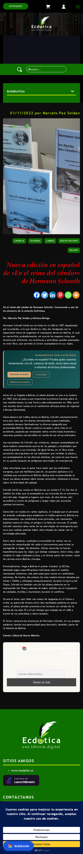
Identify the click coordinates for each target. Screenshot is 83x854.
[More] (76, 295)
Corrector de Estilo (19, 374)
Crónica (19, 241)
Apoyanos (15, 6)
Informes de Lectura (20, 382)
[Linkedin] (52, 295)
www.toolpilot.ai (22, 770)
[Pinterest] (60, 295)
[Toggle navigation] (77, 6)
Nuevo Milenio (69, 241)
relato (74, 250)
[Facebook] (36, 295)
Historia (35, 241)
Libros (50, 241)
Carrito (51, 6)
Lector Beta (41, 374)
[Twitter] (44, 295)
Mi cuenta (67, 6)
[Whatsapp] (68, 295)
